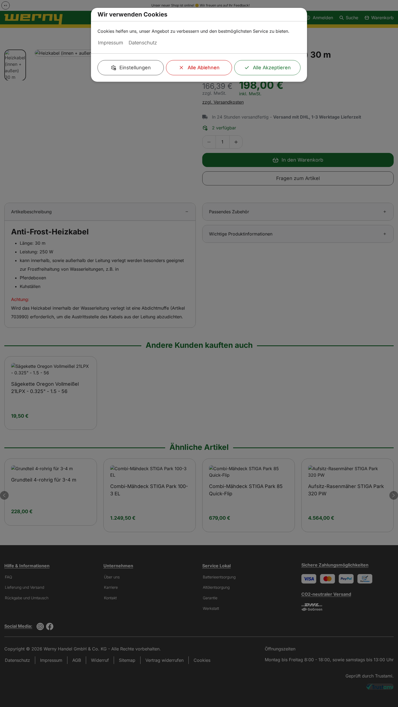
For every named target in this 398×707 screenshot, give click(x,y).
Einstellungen (135, 67)
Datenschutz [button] (143, 42)
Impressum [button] (110, 42)
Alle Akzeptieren (272, 67)
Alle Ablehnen (204, 67)
